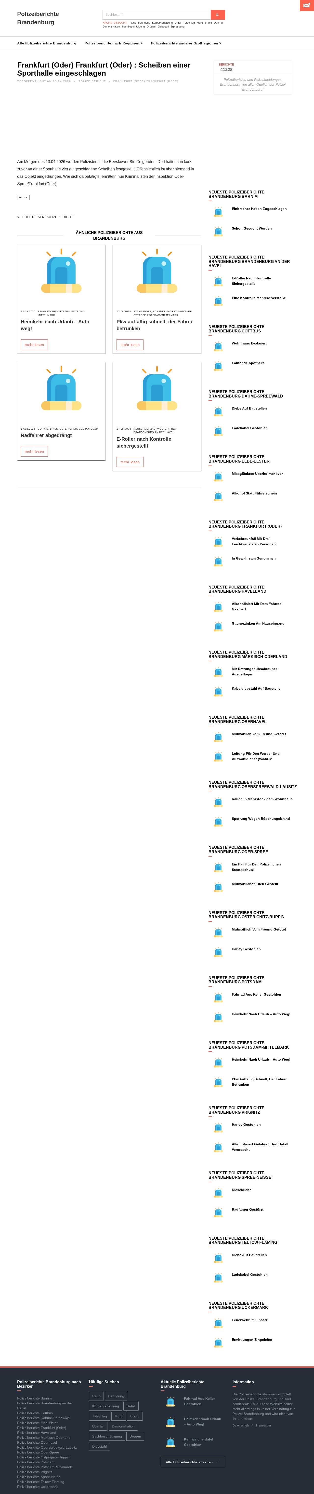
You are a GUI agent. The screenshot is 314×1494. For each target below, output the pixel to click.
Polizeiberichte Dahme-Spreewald (43, 1418)
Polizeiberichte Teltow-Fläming (40, 1482)
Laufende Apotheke (248, 363)
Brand (208, 22)
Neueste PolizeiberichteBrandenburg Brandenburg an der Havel (249, 261)
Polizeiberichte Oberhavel (37, 1442)
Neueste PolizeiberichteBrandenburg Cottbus (236, 329)
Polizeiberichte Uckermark (37, 1487)
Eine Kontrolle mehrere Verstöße (259, 298)
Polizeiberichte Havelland (36, 1433)
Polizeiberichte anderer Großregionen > (186, 43)
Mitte (23, 197)
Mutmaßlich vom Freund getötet (260, 734)
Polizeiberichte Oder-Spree (38, 1452)
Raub (133, 22)
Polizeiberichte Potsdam (35, 1462)
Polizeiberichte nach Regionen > (114, 43)
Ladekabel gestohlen (250, 428)
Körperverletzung (162, 22)
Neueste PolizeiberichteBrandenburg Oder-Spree (238, 849)
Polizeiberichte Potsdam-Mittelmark (44, 1467)
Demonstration (111, 26)
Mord (200, 22)
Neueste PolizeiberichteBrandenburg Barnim (236, 194)
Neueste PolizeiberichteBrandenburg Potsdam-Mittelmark (249, 1045)
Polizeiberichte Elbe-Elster (37, 1423)
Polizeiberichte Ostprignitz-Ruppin (43, 1457)
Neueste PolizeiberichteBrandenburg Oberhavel (238, 719)
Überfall (218, 22)
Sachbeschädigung (133, 26)
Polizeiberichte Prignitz (34, 1472)
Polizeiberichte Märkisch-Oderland (43, 1437)
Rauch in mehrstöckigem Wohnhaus (262, 799)
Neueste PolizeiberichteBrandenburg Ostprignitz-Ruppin (247, 915)
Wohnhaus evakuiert (249, 343)
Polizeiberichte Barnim (34, 1398)
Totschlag (189, 22)
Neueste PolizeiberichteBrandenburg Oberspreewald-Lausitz (253, 784)
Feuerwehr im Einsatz (250, 1320)
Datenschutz (241, 1425)
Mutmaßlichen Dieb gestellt (255, 884)
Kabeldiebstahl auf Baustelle (256, 688)
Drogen (151, 26)
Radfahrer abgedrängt (46, 435)
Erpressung (177, 26)
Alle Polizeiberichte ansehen (190, 1462)
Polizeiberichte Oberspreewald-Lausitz (47, 1447)
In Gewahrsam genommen (254, 558)
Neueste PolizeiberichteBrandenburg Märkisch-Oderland (248, 654)
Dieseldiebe (241, 1190)
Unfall (178, 22)
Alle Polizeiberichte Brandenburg (46, 43)
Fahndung (144, 22)
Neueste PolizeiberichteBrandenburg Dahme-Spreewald (246, 394)
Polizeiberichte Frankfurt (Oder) (41, 1428)
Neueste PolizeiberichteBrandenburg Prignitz (236, 1110)
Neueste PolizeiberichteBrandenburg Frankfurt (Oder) (245, 524)
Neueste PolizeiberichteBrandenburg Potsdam (236, 980)
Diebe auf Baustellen (249, 408)
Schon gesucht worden (252, 228)
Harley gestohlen (246, 949)
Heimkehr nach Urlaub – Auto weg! (261, 1014)
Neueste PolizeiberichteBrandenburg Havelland (237, 589)
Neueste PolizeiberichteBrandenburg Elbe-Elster (239, 459)
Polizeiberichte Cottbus (35, 1413)
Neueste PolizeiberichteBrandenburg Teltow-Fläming (243, 1240)
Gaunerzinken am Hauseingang (258, 623)
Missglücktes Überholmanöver (257, 474)
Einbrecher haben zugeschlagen (259, 209)
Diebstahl (163, 26)
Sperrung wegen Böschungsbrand (261, 819)
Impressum (263, 1425)
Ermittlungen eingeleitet (252, 1340)
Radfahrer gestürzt (247, 1209)
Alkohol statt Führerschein (254, 493)
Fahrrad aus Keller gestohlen (256, 994)
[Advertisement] (109, 123)
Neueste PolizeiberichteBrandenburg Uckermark (238, 1305)
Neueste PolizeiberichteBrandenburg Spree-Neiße (240, 1175)
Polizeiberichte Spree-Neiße (39, 1477)
